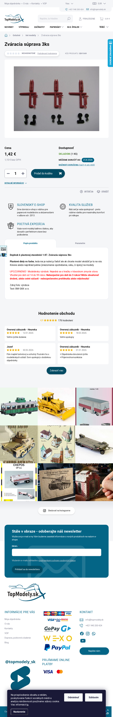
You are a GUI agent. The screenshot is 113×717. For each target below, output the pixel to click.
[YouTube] (83, 640)
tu (27, 704)
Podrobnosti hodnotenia (47, 53)
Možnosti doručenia (77, 165)
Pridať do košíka (43, 173)
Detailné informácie (14, 183)
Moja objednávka (12, 3)
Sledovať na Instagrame (59, 510)
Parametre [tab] (80, 243)
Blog (7, 642)
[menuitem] (10, 27)
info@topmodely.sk (94, 620)
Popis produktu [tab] (30, 243)
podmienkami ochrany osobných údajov (57, 560)
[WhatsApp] (93, 633)
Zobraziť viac (56, 370)
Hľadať (69, 18)
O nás (26, 3)
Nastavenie (19, 711)
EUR (100, 3)
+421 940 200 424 (93, 625)
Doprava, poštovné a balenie (18, 638)
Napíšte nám (94, 651)
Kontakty (35, 3)
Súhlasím (94, 697)
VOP (45, 3)
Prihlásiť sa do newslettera (27, 569)
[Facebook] (82, 633)
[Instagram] (87, 633)
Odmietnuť (73, 697)
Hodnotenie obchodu (56, 313)
